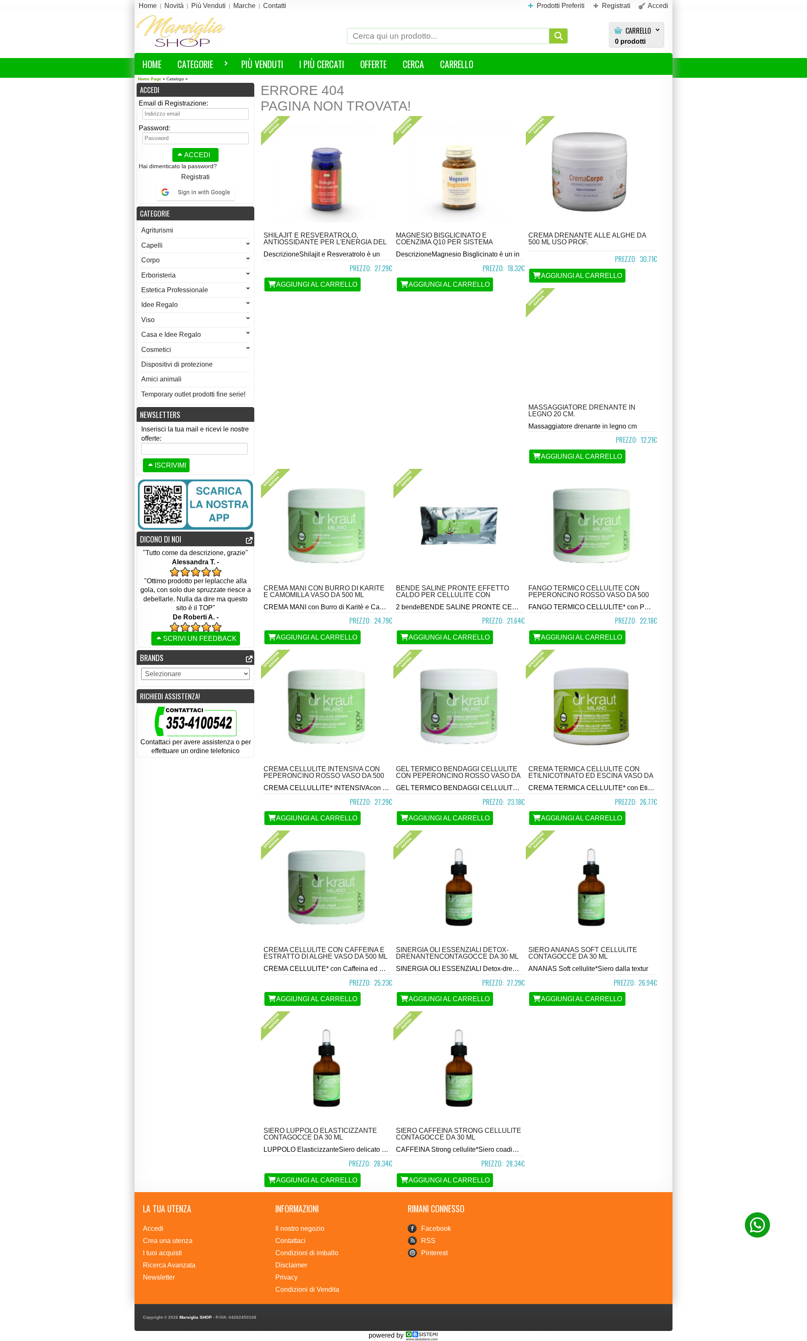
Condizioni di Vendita (307, 1289)
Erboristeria (158, 275)
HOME (151, 64)
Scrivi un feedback (200, 638)
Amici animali (161, 379)
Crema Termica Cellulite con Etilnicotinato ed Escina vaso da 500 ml (590, 775)
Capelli (152, 245)
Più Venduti (262, 64)
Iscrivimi (170, 465)
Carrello (638, 31)
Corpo (150, 260)
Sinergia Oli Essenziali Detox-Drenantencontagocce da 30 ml (457, 953)
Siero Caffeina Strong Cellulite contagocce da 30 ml (458, 1134)
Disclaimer (291, 1265)
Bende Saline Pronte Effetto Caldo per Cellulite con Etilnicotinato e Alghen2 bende (456, 595)
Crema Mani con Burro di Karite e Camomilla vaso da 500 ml (324, 591)
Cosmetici (156, 349)
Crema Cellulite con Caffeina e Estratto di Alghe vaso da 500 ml (326, 953)
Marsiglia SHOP (195, 1317)
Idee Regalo (159, 304)
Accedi (197, 155)
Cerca (413, 64)
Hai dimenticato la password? (178, 166)
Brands (152, 657)
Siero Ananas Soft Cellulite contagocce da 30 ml (582, 953)
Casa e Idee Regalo (171, 334)
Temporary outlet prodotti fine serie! (193, 394)
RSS (428, 1240)
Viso (148, 319)
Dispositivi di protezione (177, 364)
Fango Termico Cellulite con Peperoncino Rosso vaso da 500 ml (588, 595)
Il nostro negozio (299, 1228)
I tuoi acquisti (162, 1252)
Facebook (436, 1228)
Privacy (286, 1277)
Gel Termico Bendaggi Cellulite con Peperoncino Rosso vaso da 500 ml (458, 775)
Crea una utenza (168, 1240)
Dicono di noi (160, 539)
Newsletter (159, 1277)
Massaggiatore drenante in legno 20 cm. (582, 411)
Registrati (195, 176)
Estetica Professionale (174, 290)
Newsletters (160, 414)
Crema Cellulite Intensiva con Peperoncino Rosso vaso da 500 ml (324, 775)
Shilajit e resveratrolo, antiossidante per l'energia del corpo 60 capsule (325, 242)
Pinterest (434, 1252)
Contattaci (290, 1240)
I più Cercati (321, 64)
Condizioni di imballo (306, 1252)
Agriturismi (157, 230)
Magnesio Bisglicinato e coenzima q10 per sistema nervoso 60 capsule (444, 242)
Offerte (373, 64)
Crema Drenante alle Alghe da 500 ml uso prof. (587, 239)
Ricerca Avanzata (169, 1265)
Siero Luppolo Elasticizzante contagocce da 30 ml (320, 1134)
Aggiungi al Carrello (316, 284)
